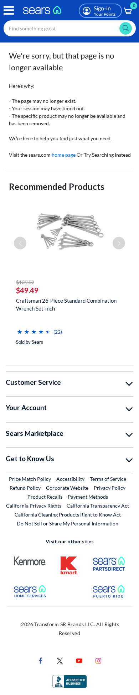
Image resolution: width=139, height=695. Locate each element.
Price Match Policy (30, 479)
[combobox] (70, 28)
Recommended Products (56, 186)
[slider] (34, 329)
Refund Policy (25, 488)
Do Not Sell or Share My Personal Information (67, 523)
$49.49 (27, 290)
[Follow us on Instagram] (98, 660)
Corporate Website (67, 487)
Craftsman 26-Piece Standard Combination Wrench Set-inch (66, 304)
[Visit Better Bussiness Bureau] (69, 681)
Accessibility (70, 479)
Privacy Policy (109, 488)
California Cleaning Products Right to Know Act (68, 515)
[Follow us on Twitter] (60, 660)
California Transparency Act (98, 506)
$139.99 (25, 282)
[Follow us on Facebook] (41, 660)
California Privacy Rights (33, 506)
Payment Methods (88, 497)
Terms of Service (108, 479)
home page (64, 155)
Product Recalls (44, 497)
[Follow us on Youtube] (79, 660)
